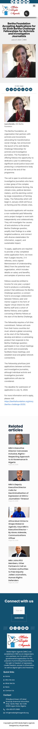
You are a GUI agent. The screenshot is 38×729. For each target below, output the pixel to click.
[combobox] (21, 13)
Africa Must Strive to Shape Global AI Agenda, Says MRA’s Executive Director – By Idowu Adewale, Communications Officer (18, 529)
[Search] (26, 13)
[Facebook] (24, 1)
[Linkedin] (12, 1)
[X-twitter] (16, 1)
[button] (34, 5)
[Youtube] (28, 1)
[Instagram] (20, 1)
